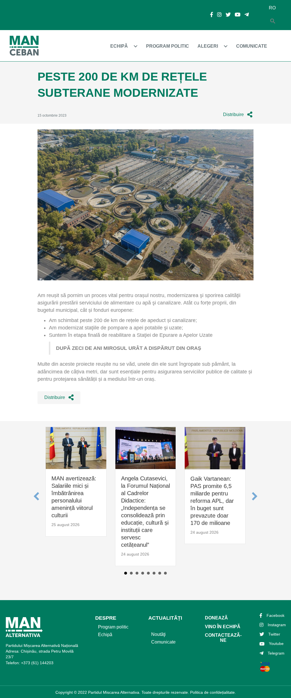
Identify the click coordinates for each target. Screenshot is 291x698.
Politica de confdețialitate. (213, 692)
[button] (237, 114)
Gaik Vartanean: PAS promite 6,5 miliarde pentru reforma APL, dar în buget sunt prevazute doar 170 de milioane (212, 501)
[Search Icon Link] (273, 21)
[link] (125, 46)
